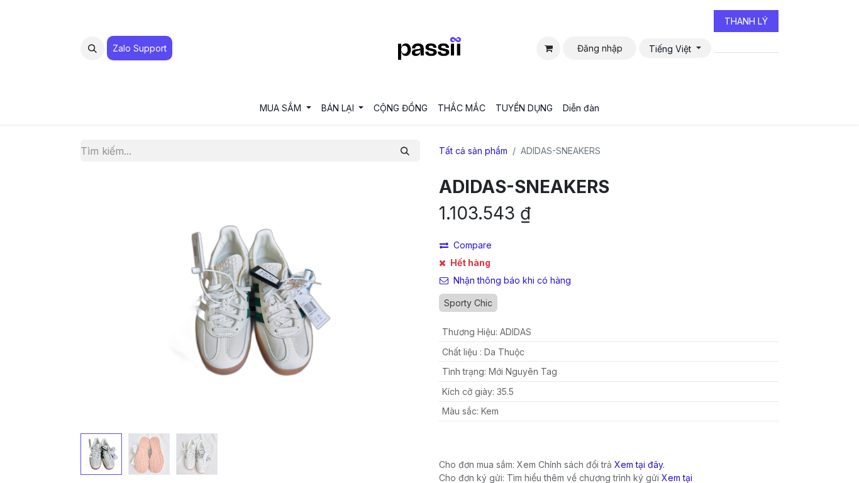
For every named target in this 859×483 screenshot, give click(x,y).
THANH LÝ (746, 21)
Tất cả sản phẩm (473, 150)
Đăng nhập (600, 48)
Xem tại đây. (639, 464)
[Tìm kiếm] (405, 151)
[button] (92, 48)
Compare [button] (472, 245)
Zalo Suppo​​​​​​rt (140, 48)
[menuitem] (285, 107)
